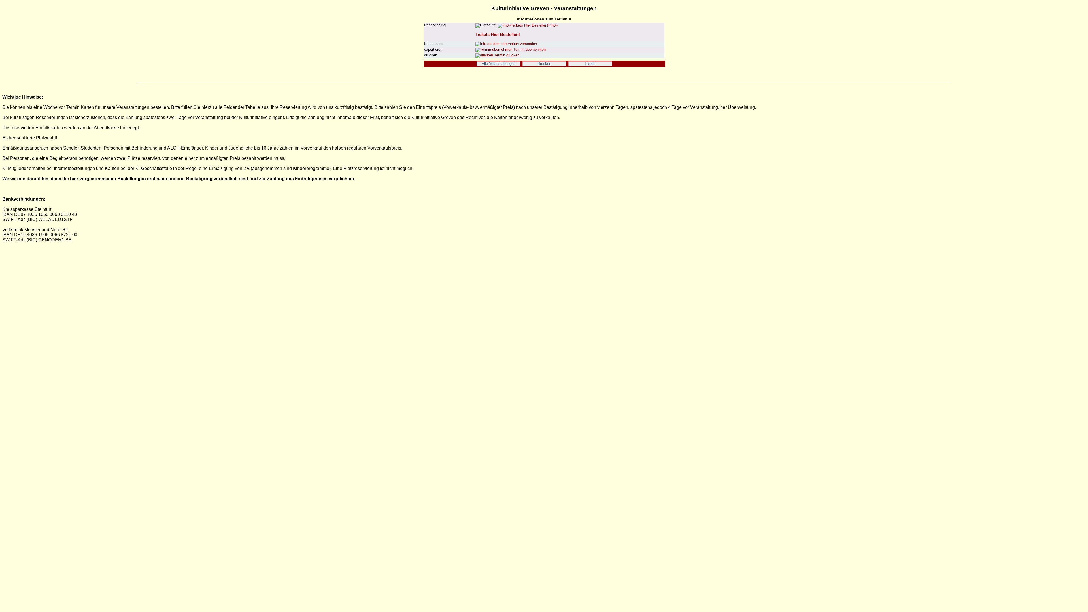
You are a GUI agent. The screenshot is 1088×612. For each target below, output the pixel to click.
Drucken (544, 64)
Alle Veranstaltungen (498, 64)
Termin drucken (506, 55)
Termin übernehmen (529, 50)
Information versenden (518, 44)
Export (590, 64)
